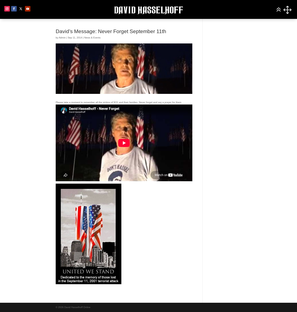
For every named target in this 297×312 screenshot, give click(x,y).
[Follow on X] (21, 8)
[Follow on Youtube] (27, 8)
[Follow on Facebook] (14, 8)
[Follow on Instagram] (7, 8)
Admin (62, 37)
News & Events (92, 37)
